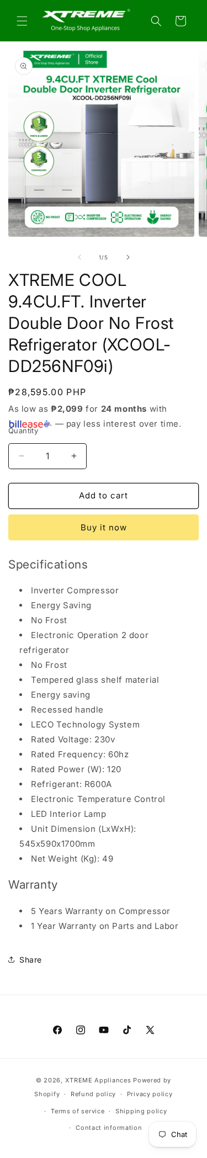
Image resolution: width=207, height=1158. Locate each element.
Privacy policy (150, 1094)
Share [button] (30, 959)
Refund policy (93, 1094)
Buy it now (104, 527)
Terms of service (77, 1111)
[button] (22, 21)
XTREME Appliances (98, 1080)
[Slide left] (79, 257)
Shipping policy (141, 1111)
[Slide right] (128, 257)
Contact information (109, 1128)
